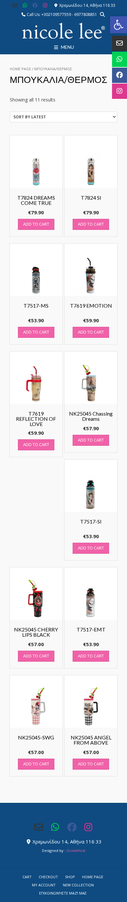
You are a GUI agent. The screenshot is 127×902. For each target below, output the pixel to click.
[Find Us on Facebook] (35, 5)
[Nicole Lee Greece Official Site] (63, 31)
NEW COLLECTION (78, 884)
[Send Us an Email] (15, 5)
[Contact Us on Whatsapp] (25, 5)
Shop (70, 876)
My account (44, 884)
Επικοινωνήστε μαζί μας (63, 893)
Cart (27, 876)
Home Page (20, 68)
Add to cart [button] (36, 224)
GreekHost (75, 850)
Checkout (48, 876)
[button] (118, 24)
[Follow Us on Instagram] (45, 5)
